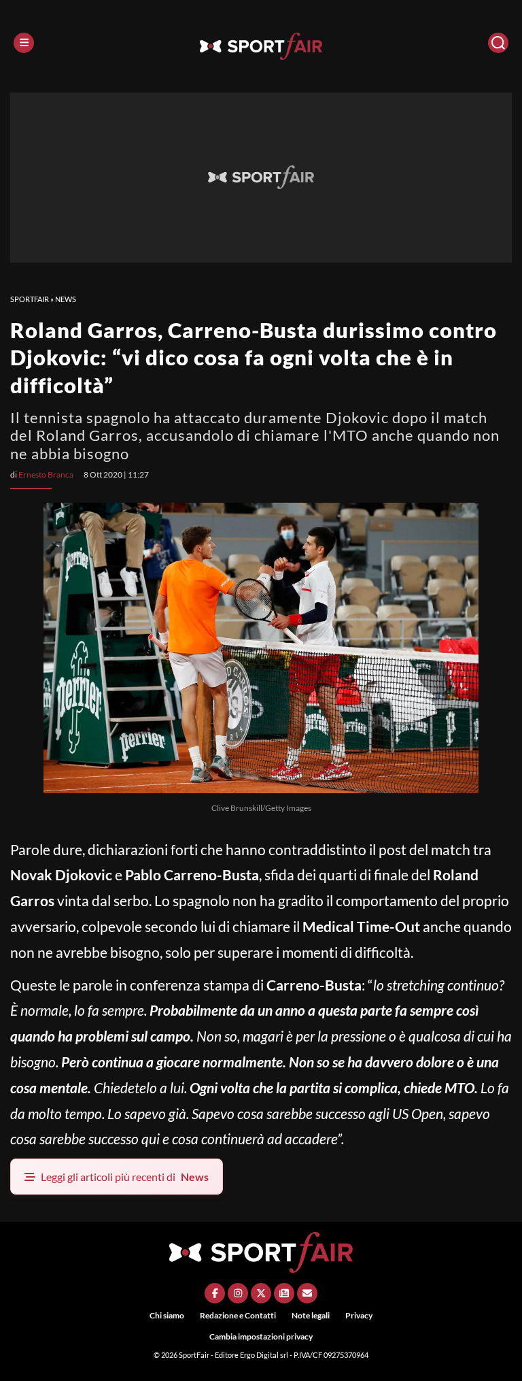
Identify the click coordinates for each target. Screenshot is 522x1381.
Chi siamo (167, 1315)
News (65, 299)
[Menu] (24, 43)
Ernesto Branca (45, 474)
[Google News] (284, 1293)
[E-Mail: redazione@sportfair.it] (307, 1293)
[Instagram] (238, 1293)
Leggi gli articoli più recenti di (125, 1176)
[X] (261, 1293)
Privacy (358, 1315)
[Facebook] (215, 1293)
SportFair (29, 299)
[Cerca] (498, 43)
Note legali (311, 1315)
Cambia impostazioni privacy (261, 1336)
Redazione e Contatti (238, 1315)
